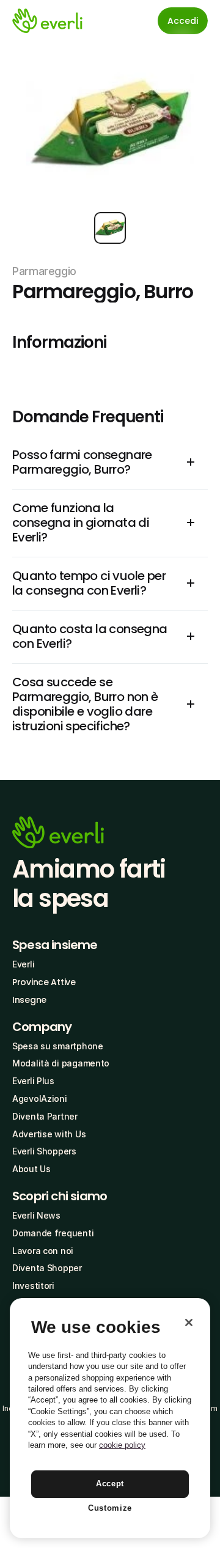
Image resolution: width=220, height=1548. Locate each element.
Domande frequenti (53, 1233)
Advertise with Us (49, 1134)
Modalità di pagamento (60, 1063)
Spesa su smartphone (57, 1046)
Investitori (33, 1285)
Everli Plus (33, 1081)
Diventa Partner (45, 1116)
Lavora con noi (42, 1250)
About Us (31, 1169)
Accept (110, 1483)
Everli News (36, 1215)
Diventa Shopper (47, 1268)
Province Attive (44, 982)
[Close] (188, 1322)
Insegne (29, 1000)
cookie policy (122, 1445)
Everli (23, 964)
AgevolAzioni (39, 1098)
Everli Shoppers (44, 1151)
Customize (110, 1508)
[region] (110, 1418)
